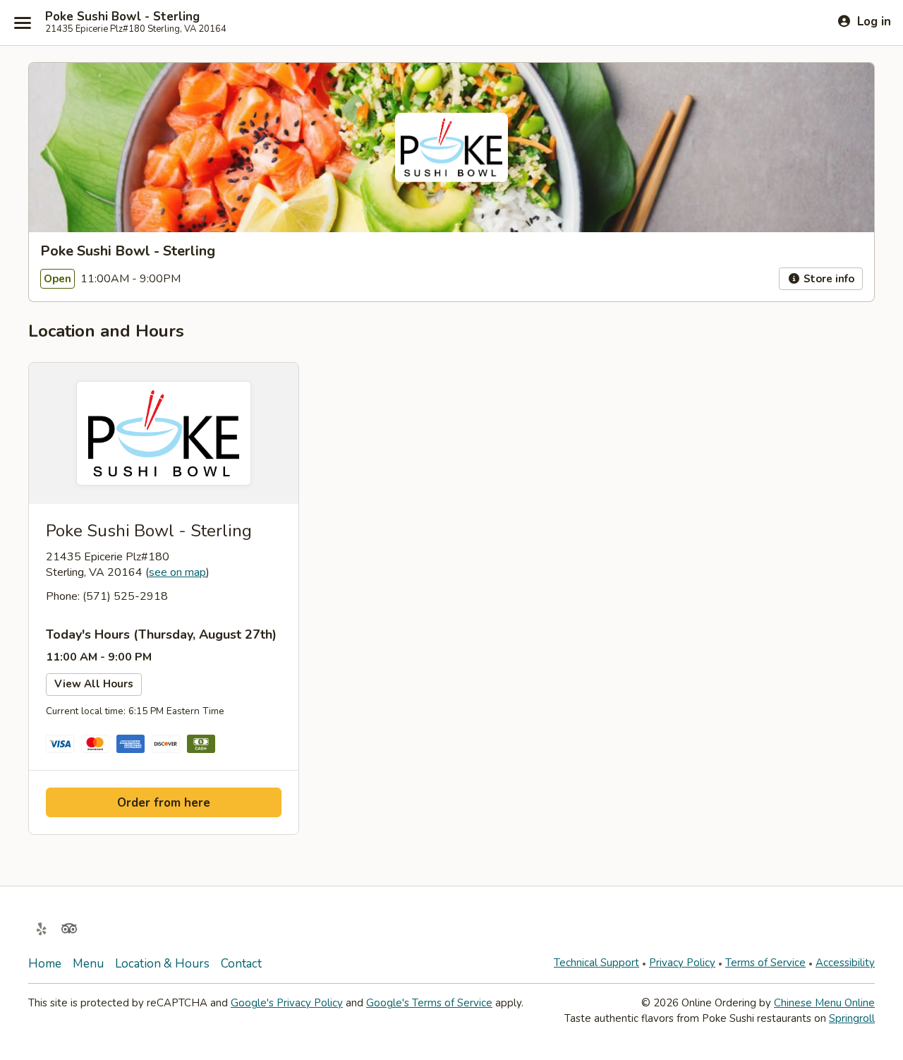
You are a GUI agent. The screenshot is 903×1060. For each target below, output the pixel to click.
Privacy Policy (682, 963)
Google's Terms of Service (429, 1003)
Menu (88, 964)
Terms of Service (765, 963)
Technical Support (596, 963)
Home (44, 964)
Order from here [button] (163, 803)
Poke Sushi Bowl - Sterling (122, 17)
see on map (177, 572)
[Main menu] (22, 22)
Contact (241, 964)
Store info (827, 279)
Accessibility (845, 963)
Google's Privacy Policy (287, 1003)
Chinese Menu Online (824, 1003)
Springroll (852, 1018)
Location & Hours (162, 964)
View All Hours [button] (93, 684)
